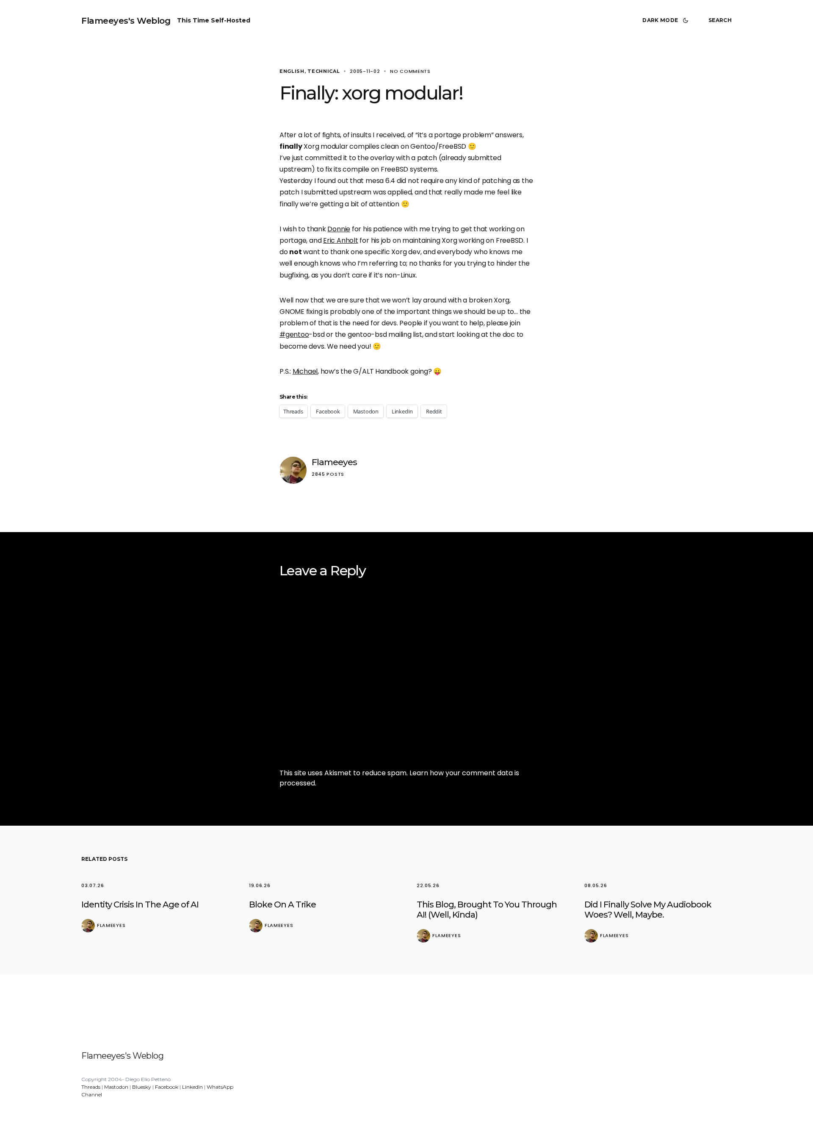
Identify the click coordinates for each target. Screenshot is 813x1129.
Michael (305, 371)
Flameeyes (334, 462)
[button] (667, 20)
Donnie (338, 229)
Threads (90, 1087)
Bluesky (141, 1087)
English (291, 71)
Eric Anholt (340, 240)
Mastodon (116, 1087)
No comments (410, 71)
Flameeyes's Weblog (125, 21)
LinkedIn (192, 1087)
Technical (323, 71)
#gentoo (294, 334)
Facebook (166, 1087)
